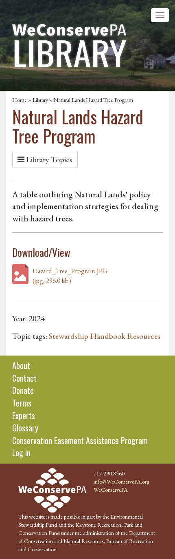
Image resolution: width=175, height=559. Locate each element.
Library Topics (48, 159)
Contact (24, 378)
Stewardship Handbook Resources (104, 336)
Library (40, 100)
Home (19, 100)
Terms (21, 403)
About (21, 365)
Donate (23, 390)
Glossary (25, 428)
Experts (23, 415)
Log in (21, 452)
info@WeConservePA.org (121, 481)
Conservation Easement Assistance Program (80, 440)
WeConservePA (111, 489)
